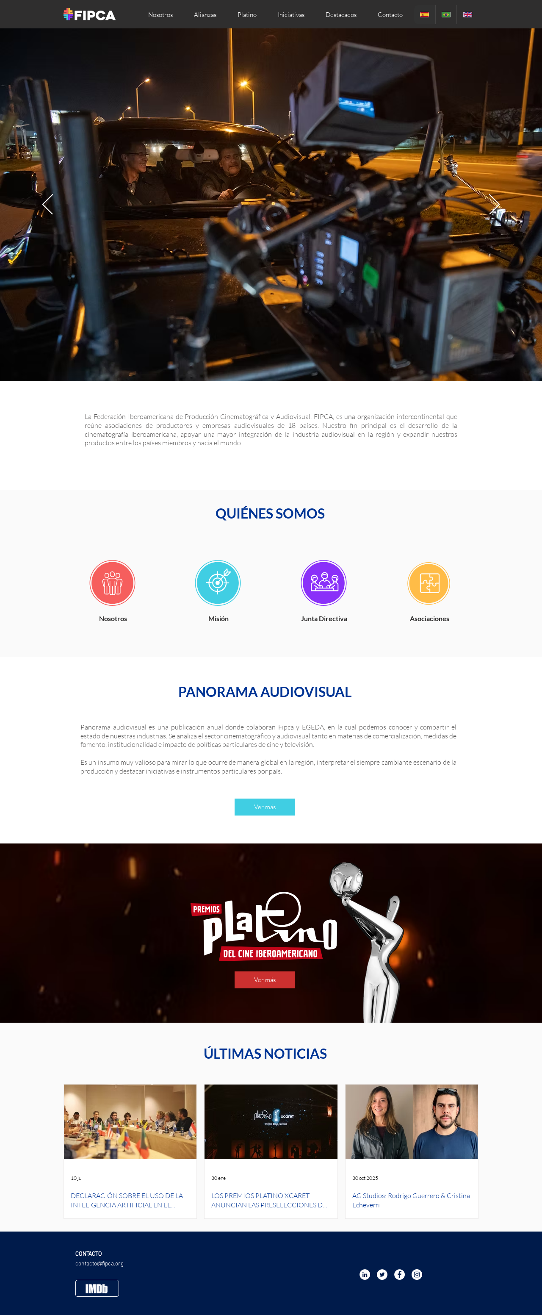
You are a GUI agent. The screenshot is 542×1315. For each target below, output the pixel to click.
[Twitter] (382, 1274)
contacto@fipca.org (99, 1264)
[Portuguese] (446, 14)
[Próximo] (494, 205)
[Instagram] (417, 1274)
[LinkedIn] (364, 1274)
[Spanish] (424, 14)
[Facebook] (399, 1274)
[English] (467, 14)
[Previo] (47, 205)
